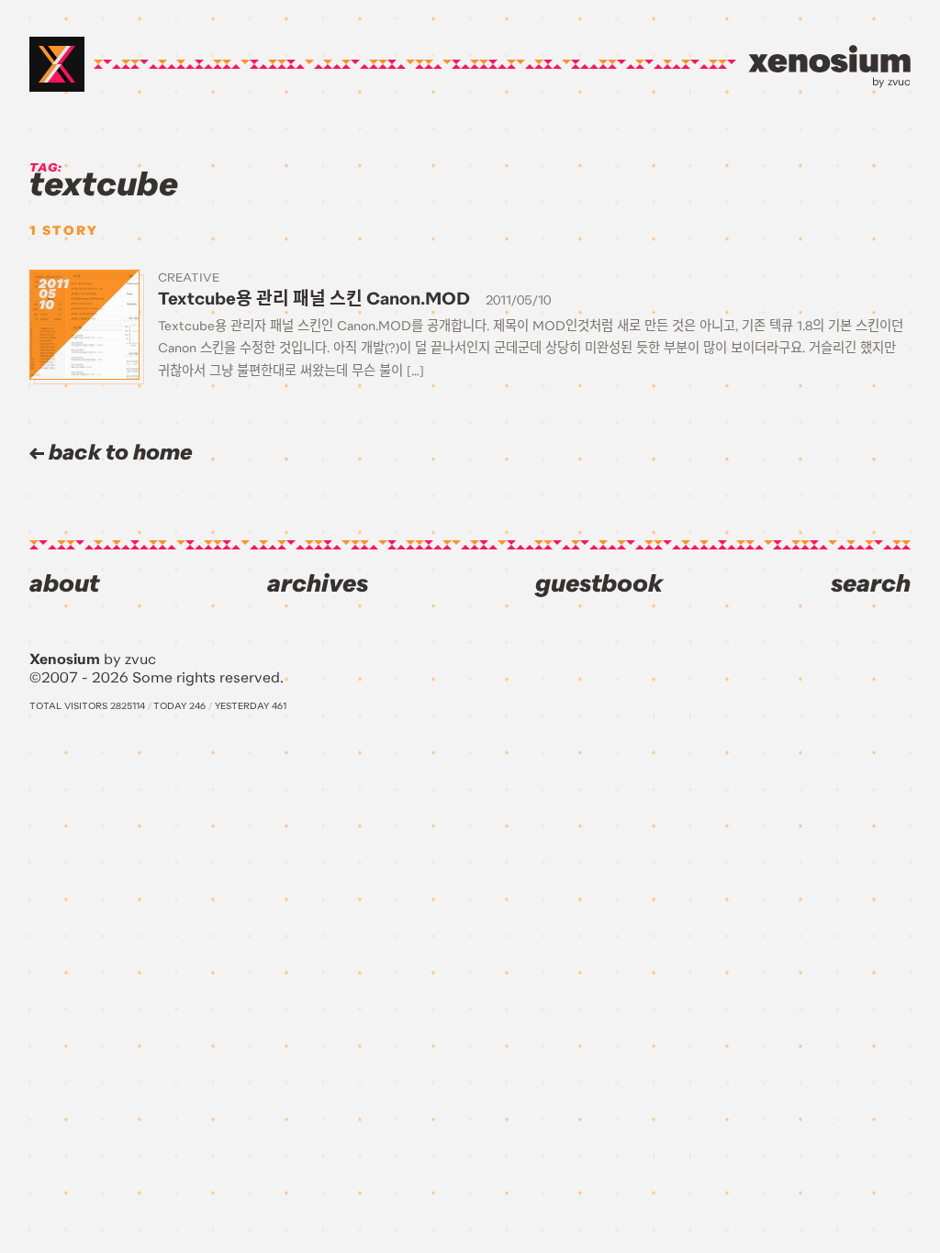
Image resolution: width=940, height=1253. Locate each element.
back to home (118, 452)
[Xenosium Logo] (56, 64)
